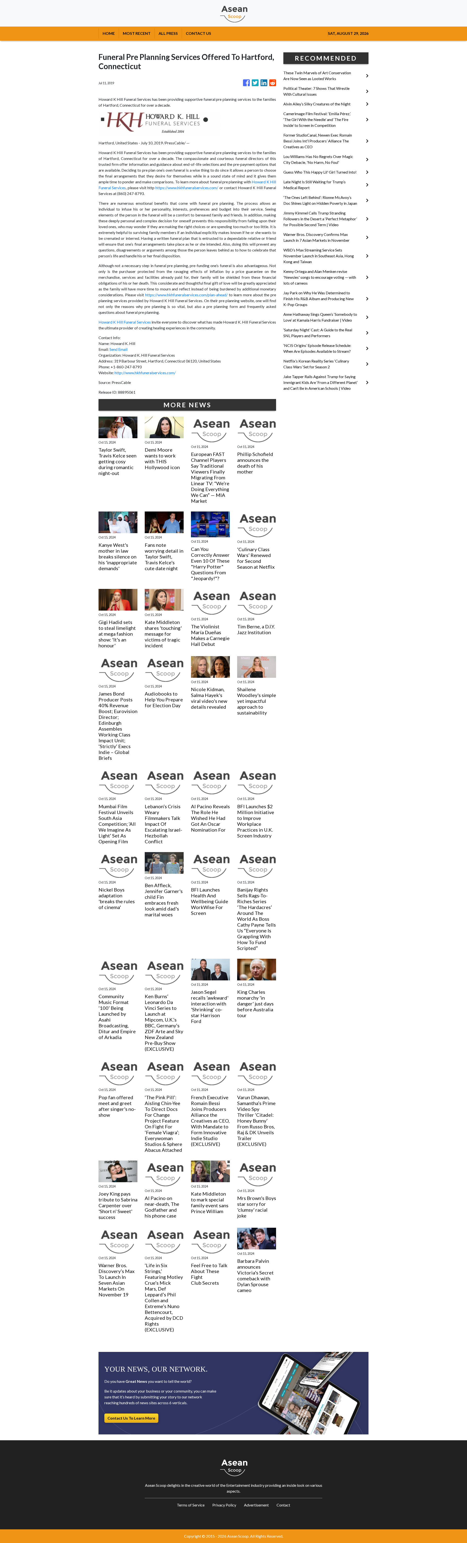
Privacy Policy (224, 1505)
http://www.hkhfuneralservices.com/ (145, 372)
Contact (283, 1505)
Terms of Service (191, 1505)
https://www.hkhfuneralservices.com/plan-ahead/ (186, 294)
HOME (109, 33)
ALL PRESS (168, 33)
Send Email (118, 349)
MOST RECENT (137, 33)
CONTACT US (198, 33)
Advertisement (256, 1505)
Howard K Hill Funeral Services (125, 322)
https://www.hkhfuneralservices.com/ (186, 187)
